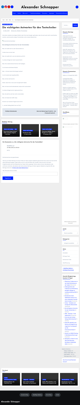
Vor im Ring (48, 394)
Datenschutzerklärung (61, 13)
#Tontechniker (24, 30)
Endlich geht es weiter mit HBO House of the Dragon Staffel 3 (70, 89)
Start (14, 13)
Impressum (51, 13)
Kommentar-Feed (67, 259)
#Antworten (13, 30)
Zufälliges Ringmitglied (68, 270)
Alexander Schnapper (40, 7)
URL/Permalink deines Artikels (10, 170)
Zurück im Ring (24, 394)
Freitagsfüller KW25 (72, 75)
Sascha (64, 87)
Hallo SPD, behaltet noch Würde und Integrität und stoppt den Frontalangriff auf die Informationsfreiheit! (71, 326)
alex (64, 102)
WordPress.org (66, 263)
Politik (19, 13)
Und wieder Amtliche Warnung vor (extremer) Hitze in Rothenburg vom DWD (70, 45)
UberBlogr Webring (68, 268)
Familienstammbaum (35, 13)
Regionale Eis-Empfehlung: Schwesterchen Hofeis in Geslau (69, 83)
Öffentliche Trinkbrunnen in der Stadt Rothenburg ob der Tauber (71, 283)
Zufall (57, 394)
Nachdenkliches (65, 379)
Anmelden (65, 253)
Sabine (64, 75)
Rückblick (32, 379)
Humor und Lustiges (7, 24)
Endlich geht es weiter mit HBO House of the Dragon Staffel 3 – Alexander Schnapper (70, 95)
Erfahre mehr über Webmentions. (20, 167)
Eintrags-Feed (66, 256)
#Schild (18, 30)
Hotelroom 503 (27, 132)
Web (16, 129)
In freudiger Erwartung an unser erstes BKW (70, 98)
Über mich (25, 13)
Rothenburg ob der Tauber (10, 379)
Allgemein (26, 379)
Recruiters (44, 13)
